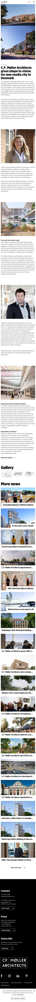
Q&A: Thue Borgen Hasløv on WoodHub (19, 860)
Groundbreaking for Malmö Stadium (18, 505)
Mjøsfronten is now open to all (20, 609)
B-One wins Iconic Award (22, 526)
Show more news (16, 867)
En (28, 2)
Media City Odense (6, 457)
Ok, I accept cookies (18, 998)
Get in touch (6, 908)
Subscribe (5, 948)
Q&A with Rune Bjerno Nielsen (20, 588)
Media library (6, 930)
